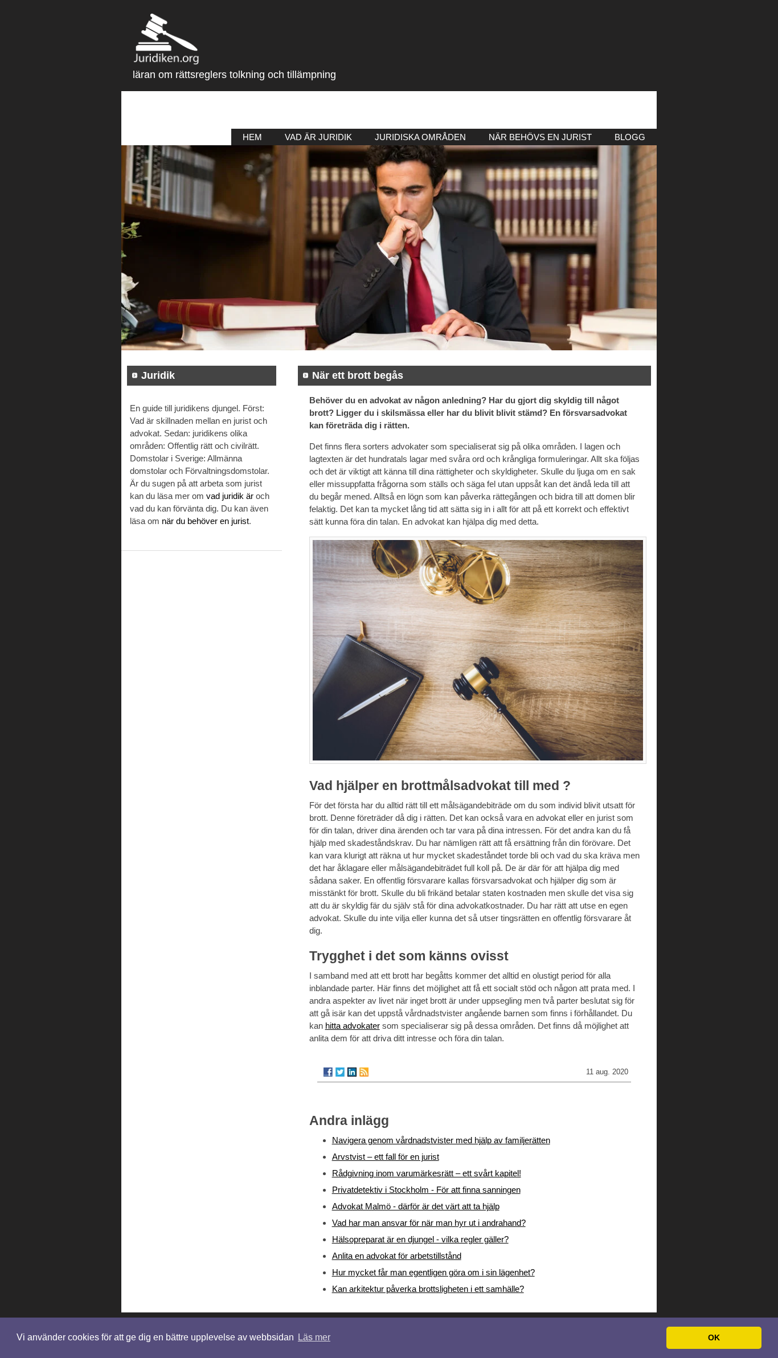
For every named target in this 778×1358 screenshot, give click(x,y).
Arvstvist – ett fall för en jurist (385, 1156)
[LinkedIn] (352, 1072)
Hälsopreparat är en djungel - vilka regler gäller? (420, 1239)
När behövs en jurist (540, 137)
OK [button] (714, 1337)
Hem (252, 137)
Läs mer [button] (314, 1337)
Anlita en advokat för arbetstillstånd (396, 1256)
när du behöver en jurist (205, 521)
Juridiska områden (420, 137)
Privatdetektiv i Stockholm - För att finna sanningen (426, 1190)
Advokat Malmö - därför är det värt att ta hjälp (415, 1206)
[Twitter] (340, 1072)
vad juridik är (229, 496)
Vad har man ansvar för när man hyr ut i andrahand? (429, 1223)
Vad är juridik (318, 137)
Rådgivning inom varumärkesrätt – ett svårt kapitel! (426, 1173)
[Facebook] (328, 1072)
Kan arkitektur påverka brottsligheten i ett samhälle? (428, 1289)
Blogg (630, 137)
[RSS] (363, 1072)
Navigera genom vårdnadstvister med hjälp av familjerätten (441, 1140)
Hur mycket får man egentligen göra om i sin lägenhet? (433, 1272)
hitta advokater (352, 1025)
